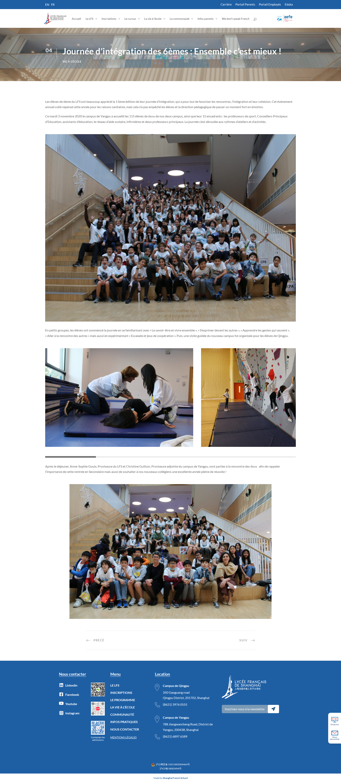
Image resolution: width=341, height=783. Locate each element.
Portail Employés (270, 4)
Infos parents (206, 18)
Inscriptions (109, 18)
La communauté (179, 18)
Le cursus (130, 18)
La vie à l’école (152, 18)
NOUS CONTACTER (124, 729)
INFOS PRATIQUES (124, 722)
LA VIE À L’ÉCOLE (122, 707)
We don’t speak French (235, 18)
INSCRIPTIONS (121, 692)
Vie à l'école (72, 61)
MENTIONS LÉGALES (123, 737)
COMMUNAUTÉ (122, 714)
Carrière (226, 4)
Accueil (76, 18)
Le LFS (89, 18)
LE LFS (114, 685)
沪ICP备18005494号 (171, 768)
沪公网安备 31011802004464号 (173, 764)
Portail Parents (245, 4)
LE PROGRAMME (122, 700)
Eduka (289, 4)
